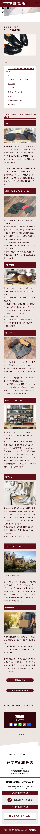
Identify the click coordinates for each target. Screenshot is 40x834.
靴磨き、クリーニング (15, 92)
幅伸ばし (11, 96)
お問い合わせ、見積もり (20, 690)
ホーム (4, 754)
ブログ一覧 (20, 734)
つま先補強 (11, 84)
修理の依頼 (11, 105)
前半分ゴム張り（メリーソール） (19, 79)
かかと (10, 75)
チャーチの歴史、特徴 (15, 100)
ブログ (16, 27)
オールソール (12, 88)
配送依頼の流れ (20, 680)
